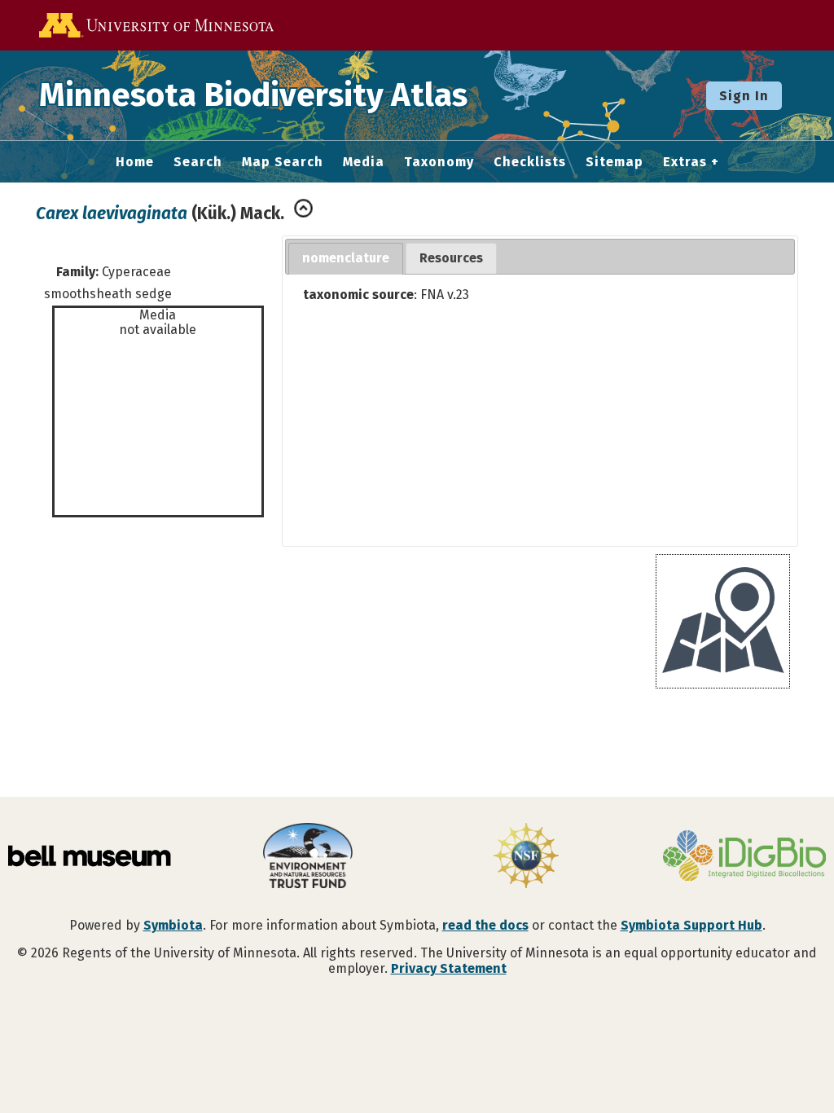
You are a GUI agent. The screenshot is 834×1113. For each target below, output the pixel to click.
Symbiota (173, 925)
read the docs (485, 925)
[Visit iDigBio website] (744, 857)
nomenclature (345, 258)
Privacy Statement (449, 968)
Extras (685, 162)
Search (197, 162)
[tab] (345, 259)
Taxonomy (439, 162)
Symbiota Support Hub (691, 925)
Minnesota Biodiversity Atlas (253, 95)
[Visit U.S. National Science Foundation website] (526, 857)
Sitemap (614, 162)
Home (135, 162)
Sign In (744, 95)
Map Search (282, 162)
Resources (451, 258)
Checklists (530, 162)
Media (363, 162)
